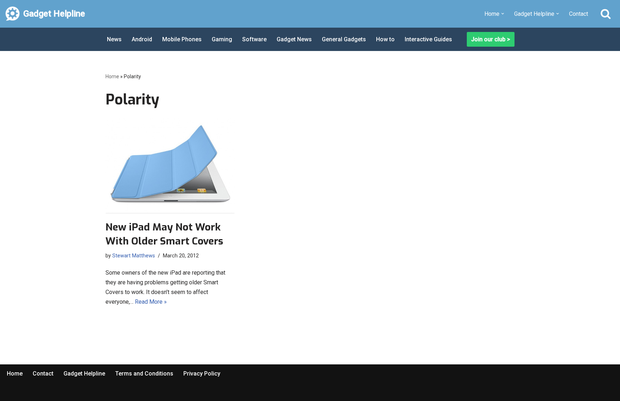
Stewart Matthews (133, 256)
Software (254, 39)
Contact (578, 13)
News (114, 39)
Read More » (151, 301)
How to (385, 39)
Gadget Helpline (84, 373)
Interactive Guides (428, 39)
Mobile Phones (182, 39)
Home (112, 76)
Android (142, 39)
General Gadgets (344, 39)
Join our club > (490, 39)
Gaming (222, 39)
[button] (502, 13)
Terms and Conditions (144, 373)
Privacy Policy (201, 373)
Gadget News (294, 39)
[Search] (605, 13)
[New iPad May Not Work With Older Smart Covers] (170, 165)
